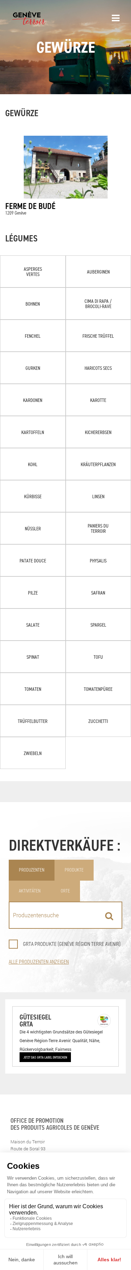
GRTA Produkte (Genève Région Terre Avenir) (72, 944)
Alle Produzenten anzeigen (39, 961)
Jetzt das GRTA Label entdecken (45, 1057)
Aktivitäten (30, 891)
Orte (65, 891)
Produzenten (31, 870)
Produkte (74, 870)
